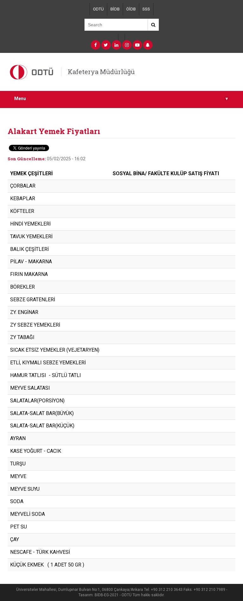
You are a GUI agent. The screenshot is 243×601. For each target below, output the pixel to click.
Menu (121, 98)
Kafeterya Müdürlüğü (101, 71)
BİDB (115, 9)
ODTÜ (98, 9)
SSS (146, 9)
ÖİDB (131, 9)
